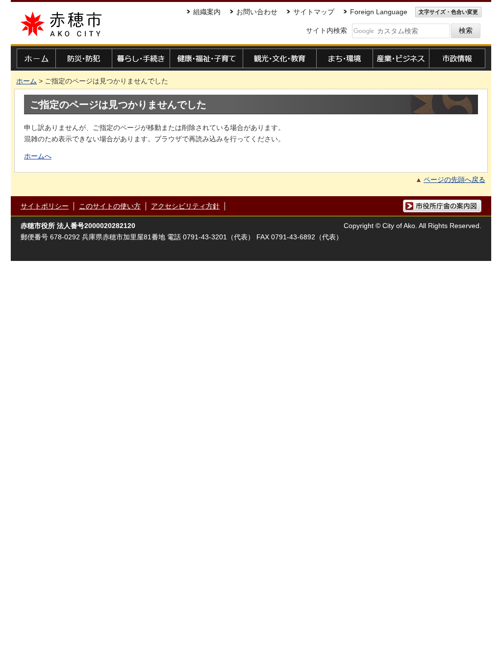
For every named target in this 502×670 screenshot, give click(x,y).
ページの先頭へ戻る (454, 179)
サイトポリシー (45, 206)
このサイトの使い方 (110, 206)
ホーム (26, 81)
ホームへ (37, 156)
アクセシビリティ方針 (185, 206)
